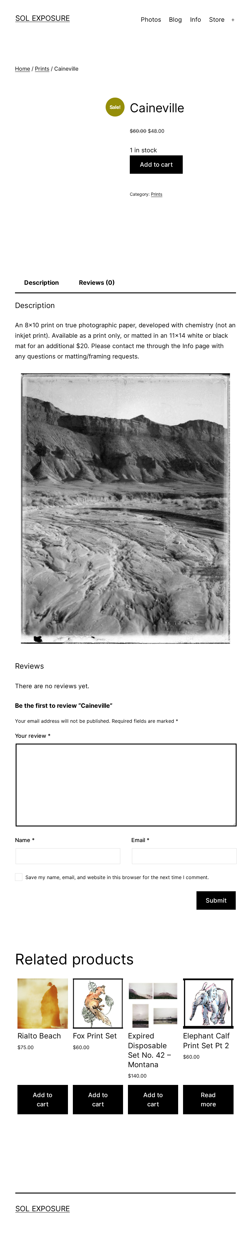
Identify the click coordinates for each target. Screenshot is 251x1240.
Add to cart (156, 164)
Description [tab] (41, 282)
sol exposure (42, 18)
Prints (42, 68)
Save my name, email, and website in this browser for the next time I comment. (117, 877)
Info (195, 19)
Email (140, 840)
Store (217, 19)
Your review (33, 736)
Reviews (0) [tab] (97, 282)
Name (25, 840)
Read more (208, 1099)
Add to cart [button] (42, 1099)
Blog (175, 19)
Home (22, 68)
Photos (151, 19)
